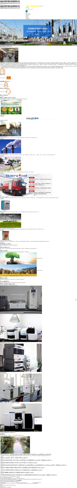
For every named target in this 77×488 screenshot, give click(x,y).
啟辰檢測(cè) (10, 476)
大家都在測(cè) (9, 487)
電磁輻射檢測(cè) (7, 478)
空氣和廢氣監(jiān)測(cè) (10, 479)
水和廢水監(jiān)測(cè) (4, 479)
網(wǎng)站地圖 (22, 482)
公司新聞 (4, 485)
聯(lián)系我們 (18, 482)
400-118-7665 (2, 4)
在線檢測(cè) (1, 487)
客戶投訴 (1, 484)
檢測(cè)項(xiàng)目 (28, 14)
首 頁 (26, 12)
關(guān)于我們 (28, 13)
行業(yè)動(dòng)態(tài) (8, 485)
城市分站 (26, 482)
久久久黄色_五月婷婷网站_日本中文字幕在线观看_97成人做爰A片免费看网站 (27, 483)
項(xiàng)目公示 (14, 485)
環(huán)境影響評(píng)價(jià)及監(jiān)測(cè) (10, 481)
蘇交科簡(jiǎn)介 (6, 476)
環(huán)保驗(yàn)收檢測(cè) (10, 480)
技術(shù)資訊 (2, 486)
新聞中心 (27, 16)
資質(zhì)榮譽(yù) (4, 477)
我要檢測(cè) (5, 487)
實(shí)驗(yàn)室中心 (9, 477)
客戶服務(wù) (27, 15)
